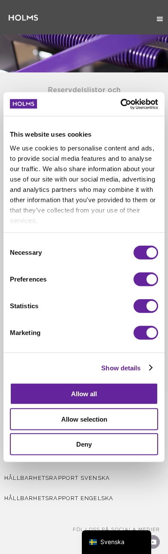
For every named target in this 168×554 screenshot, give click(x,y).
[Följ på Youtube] (153, 542)
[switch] (146, 279)
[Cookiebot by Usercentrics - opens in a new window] (121, 104)
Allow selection (84, 419)
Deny (84, 444)
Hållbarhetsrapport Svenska (57, 478)
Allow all (84, 394)
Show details (120, 367)
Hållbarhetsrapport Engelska (58, 498)
